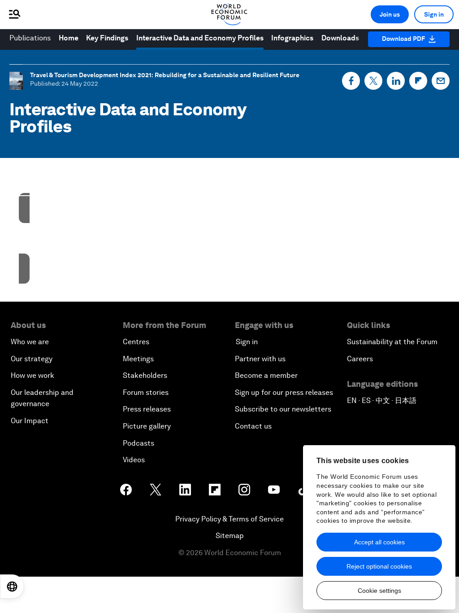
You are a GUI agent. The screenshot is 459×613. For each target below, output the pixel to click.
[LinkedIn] (396, 81)
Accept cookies (172, 255)
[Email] (441, 81)
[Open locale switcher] (12, 586)
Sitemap (230, 535)
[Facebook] (351, 81)
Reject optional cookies (379, 566)
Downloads (340, 38)
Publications (30, 38)
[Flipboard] (418, 81)
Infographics (292, 38)
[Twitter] (373, 81)
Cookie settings (379, 590)
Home (68, 38)
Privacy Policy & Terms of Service (229, 519)
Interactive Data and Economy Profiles (200, 38)
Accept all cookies (379, 542)
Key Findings (107, 38)
